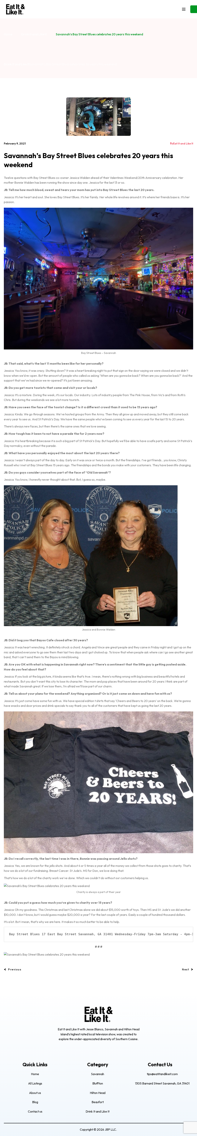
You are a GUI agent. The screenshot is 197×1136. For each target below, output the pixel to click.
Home (8, 34)
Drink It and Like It (34, 34)
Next (185, 969)
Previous (14, 969)
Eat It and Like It (183, 143)
